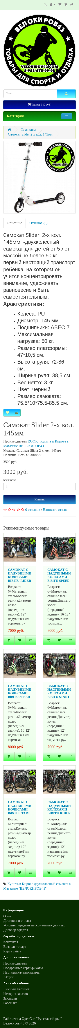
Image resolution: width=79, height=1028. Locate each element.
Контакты (10, 942)
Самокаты (28, 130)
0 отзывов (32, 509)
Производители (15, 963)
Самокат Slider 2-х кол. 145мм (30, 134)
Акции (8, 977)
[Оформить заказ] (72, 4)
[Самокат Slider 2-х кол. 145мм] (39, 177)
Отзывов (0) (38, 223)
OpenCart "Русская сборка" (42, 1019)
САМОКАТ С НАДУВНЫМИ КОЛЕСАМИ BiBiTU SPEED (59, 575)
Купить (39, 499)
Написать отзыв (55, 509)
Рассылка (10, 1003)
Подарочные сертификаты (23, 968)
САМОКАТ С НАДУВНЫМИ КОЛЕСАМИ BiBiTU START (59, 691)
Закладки (10, 998)
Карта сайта (12, 951)
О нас (7, 916)
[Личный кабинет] (52, 4)
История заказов (15, 994)
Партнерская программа (21, 972)
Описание (14, 223)
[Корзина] (66, 4)
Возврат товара (14, 946)
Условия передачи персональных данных (34, 925)
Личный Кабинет (16, 989)
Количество (9, 479)
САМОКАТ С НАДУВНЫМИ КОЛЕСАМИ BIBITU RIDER (19, 575)
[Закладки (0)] (59, 4)
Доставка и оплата (17, 920)
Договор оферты (15, 930)
